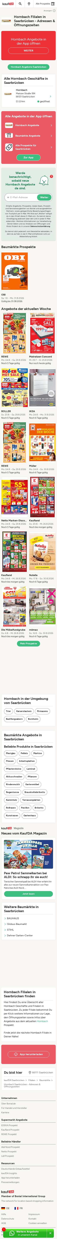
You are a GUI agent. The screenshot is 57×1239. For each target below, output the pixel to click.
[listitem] (14, 277)
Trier (8, 711)
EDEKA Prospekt (9, 1125)
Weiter (44, 197)
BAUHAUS (13, 918)
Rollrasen (11, 807)
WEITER (28, 50)
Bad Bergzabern (14, 719)
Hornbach (42, 1021)
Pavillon (25, 807)
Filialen (31, 1080)
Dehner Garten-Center (20, 935)
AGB (3, 1223)
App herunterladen (10, 1177)
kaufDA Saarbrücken (14, 1080)
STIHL (10, 929)
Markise (37, 753)
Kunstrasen (12, 815)
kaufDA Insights (9, 1173)
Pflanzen (32, 776)
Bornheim (33, 719)
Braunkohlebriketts (35, 792)
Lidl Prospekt (7, 1156)
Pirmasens (42, 711)
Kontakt (32, 1218)
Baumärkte (44, 1080)
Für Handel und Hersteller (14, 1108)
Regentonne (12, 792)
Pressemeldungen (10, 1182)
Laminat (31, 769)
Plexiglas (10, 753)
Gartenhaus (30, 815)
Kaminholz (11, 800)
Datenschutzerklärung (40, 226)
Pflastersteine (13, 769)
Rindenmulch (13, 784)
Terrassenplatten (31, 800)
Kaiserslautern (24, 711)
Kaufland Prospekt (10, 1129)
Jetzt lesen (28, 893)
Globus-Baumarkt (17, 924)
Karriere (5, 1112)
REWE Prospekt (9, 1134)
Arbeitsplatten (27, 761)
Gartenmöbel (32, 784)
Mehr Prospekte (28, 643)
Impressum (34, 1214)
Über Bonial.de (8, 1103)
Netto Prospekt (8, 1151)
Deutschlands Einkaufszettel (15, 1169)
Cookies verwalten (37, 1223)
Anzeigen (48, 11)
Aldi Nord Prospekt (10, 1147)
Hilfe (3, 1214)
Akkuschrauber (14, 776)
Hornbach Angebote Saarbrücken (28, 67)
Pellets (24, 753)
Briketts (39, 807)
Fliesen (10, 761)
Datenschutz (7, 1218)
